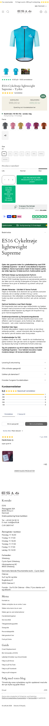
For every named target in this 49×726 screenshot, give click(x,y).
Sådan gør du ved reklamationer (13, 612)
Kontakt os (5, 600)
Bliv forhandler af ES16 (10, 653)
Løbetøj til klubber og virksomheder (14, 657)
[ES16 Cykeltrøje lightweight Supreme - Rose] (13, 126)
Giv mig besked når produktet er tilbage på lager (8, 194)
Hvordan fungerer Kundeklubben (15, 380)
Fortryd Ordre (7, 639)
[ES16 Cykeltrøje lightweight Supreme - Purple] (28, 126)
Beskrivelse (6, 232)
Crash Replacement (9, 649)
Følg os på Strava (8, 661)
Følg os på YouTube (8, 665)
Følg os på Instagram (9, 672)
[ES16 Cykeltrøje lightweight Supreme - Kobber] (44, 126)
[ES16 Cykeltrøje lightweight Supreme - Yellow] (20, 126)
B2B (36, 6)
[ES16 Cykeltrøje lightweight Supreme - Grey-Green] (5, 126)
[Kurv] (45, 11)
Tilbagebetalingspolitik (10, 624)
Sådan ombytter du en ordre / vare (14, 604)
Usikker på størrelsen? (10, 374)
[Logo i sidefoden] (10, 493)
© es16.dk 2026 (7, 706)
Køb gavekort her (8, 635)
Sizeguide (5, 628)
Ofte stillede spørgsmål (11, 368)
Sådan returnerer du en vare (12, 608)
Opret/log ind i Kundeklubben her (24, 107)
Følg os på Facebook (9, 669)
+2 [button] (5, 135)
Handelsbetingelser (9, 616)
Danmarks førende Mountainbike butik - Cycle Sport (23, 571)
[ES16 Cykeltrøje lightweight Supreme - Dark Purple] (36, 126)
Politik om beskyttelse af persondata (14, 698)
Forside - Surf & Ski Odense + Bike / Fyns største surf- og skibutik (23, 588)
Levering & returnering (11, 363)
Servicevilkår (6, 620)
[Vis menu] (3, 11)
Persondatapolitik (8, 631)
